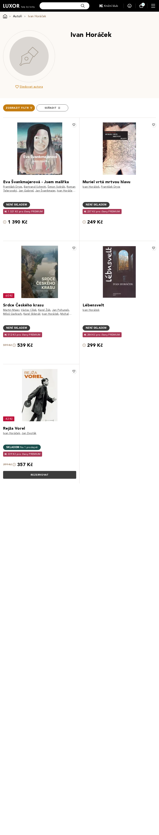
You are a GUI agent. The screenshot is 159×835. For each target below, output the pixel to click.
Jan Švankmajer (45, 190)
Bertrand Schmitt (35, 186)
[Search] (83, 6)
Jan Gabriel (26, 190)
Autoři (17, 16)
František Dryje (12, 186)
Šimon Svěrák (56, 186)
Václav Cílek (28, 310)
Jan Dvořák (29, 433)
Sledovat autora (31, 86)
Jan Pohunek (60, 310)
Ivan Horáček (65, 190)
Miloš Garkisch (12, 314)
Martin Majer (11, 310)
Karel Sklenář (31, 314)
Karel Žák (44, 310)
